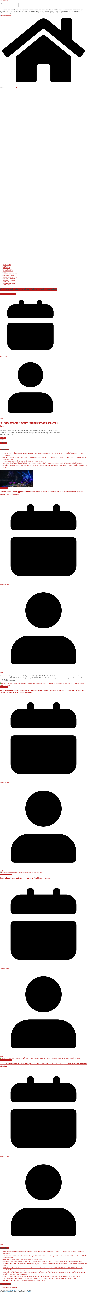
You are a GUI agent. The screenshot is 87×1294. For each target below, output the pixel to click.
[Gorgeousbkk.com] (5, 15)
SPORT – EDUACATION (10, 274)
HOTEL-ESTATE (8, 271)
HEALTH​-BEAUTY (9, 283)
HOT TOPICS (7, 265)
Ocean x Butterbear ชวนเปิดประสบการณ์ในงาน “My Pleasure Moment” (23, 461)
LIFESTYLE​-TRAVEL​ (9, 275)
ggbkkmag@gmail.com (10, 1287)
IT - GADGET (4, 687)
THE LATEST (7, 284)
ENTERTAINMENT (9, 278)
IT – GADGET (7, 269)
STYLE (5, 266)
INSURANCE (7, 272)
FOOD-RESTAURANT (10, 277)
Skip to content (4, 0)
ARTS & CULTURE (9, 280)
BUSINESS (6, 268)
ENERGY (6, 281)
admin (1, 418)
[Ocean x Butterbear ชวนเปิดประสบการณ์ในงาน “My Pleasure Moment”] (21, 872)
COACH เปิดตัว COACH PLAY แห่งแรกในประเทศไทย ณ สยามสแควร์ (24, 1280)
